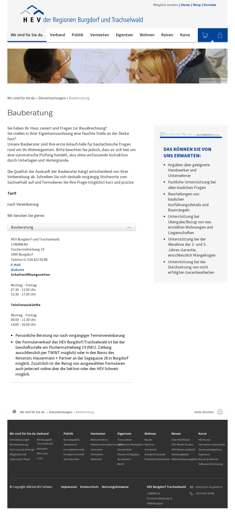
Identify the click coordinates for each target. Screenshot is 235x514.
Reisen (167, 34)
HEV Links (42, 453)
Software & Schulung (211, 464)
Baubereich (124, 459)
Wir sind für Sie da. (27, 34)
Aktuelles (42, 448)
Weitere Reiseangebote (184, 459)
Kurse (185, 34)
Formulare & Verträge (22, 449)
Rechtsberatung (19, 444)
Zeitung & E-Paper (20, 459)
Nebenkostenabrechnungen (107, 444)
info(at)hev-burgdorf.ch (209, 487)
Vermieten (99, 34)
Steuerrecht (70, 444)
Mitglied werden (165, 5)
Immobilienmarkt (74, 449)
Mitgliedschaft (18, 454)
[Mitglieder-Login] (220, 35)
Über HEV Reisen (180, 439)
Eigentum (124, 34)
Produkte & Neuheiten (157, 459)
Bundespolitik (72, 439)
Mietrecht (96, 459)
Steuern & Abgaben (129, 454)
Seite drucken (204, 412)
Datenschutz (89, 487)
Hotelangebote (180, 454)
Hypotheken (125, 449)
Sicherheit (151, 449)
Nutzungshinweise (115, 487)
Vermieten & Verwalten (212, 444)
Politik (77, 34)
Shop (197, 5)
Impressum (69, 487)
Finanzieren (125, 439)
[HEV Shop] (205, 35)
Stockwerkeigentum (210, 449)
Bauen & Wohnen (208, 459)
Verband (57, 34)
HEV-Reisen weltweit (183, 449)
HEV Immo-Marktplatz (130, 444)
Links (40, 458)
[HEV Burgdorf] (82, 14)
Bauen (148, 439)
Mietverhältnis (99, 439)
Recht (121, 464)
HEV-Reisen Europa (182, 444)
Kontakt (210, 5)
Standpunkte (71, 459)
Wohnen (147, 34)
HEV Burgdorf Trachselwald (45, 441)
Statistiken (97, 454)
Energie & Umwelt (74, 454)
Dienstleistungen (52, 98)
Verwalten (97, 449)
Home (185, 5)
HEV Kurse (204, 439)
